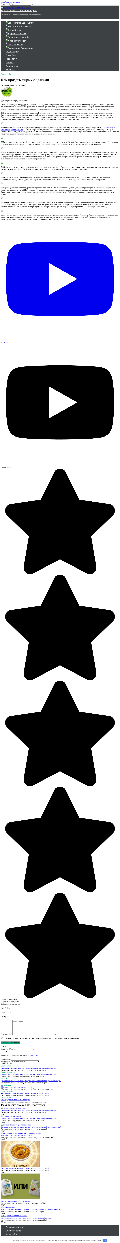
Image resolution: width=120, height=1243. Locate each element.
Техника (9, 62)
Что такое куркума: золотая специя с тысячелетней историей (25, 1093)
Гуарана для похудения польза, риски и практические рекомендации (28, 1074)
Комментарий (6, 1034)
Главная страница (14, 1226)
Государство (12, 65)
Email (4, 1012)
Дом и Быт (11, 55)
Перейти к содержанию (10, 2)
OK (105, 1240)
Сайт (3, 1017)
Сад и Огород (12, 51)
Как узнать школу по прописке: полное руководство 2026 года (26, 1218)
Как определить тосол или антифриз (15, 1100)
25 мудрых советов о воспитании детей (16, 1087)
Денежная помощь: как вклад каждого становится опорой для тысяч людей (31, 1081)
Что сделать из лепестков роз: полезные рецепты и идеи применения (28, 1068)
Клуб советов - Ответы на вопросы (19, 10)
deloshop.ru (5, 130)
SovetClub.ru (33, 1055)
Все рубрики (6, 1061)
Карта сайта (11, 1234)
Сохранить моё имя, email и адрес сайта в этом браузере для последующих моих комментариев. (42, 1038)
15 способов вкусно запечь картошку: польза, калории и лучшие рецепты (30, 1209)
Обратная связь (13, 1230)
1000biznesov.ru (17, 130)
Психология (11, 58)
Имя (3, 1008)
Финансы (10, 69)
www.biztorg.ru (109, 127)
